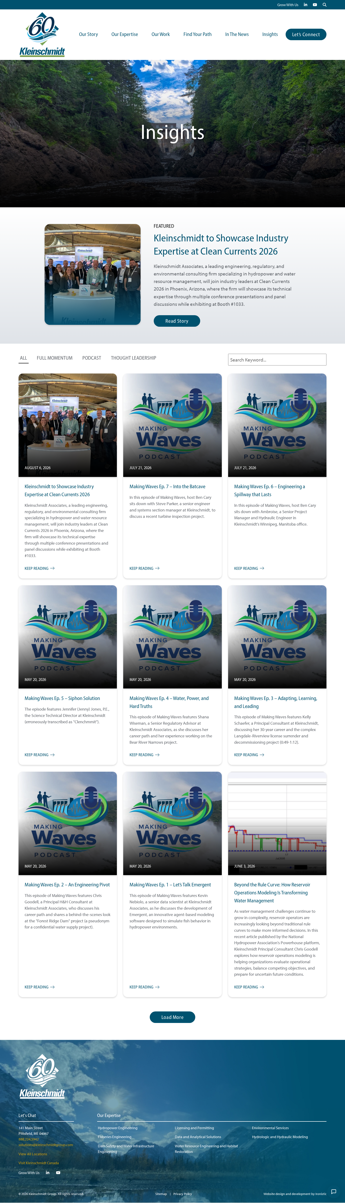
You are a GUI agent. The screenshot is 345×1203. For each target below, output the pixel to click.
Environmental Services (270, 1127)
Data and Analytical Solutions (198, 1136)
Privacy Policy (182, 1193)
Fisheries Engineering (114, 1136)
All (23, 358)
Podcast (91, 358)
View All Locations (33, 1154)
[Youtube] (315, 4)
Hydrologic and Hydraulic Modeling (280, 1136)
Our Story (88, 34)
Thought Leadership (133, 358)
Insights (270, 34)
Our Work (161, 34)
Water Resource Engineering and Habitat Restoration (206, 1149)
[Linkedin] (305, 4)
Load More (172, 1017)
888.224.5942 (29, 1139)
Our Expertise (124, 34)
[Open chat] (333, 1191)
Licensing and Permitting (194, 1127)
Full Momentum (55, 358)
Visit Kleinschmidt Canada (39, 1162)
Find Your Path (198, 34)
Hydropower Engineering (118, 1127)
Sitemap (161, 1193)
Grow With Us (287, 4)
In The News (237, 34)
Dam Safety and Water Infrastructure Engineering (126, 1149)
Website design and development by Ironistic (295, 1193)
